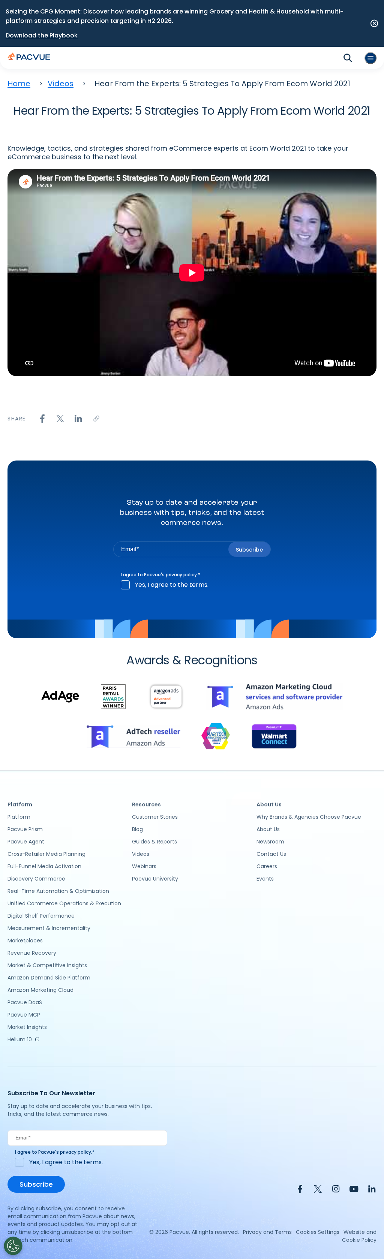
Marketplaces (25, 940)
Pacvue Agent (26, 841)
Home (19, 83)
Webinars (144, 866)
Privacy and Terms (267, 1232)
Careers (266, 866)
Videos (61, 83)
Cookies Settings (317, 1232)
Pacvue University (155, 878)
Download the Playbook (42, 35)
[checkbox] (192, 584)
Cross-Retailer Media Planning (47, 854)
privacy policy (181, 574)
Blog (137, 829)
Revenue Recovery (32, 953)
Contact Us (271, 854)
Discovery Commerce (36, 878)
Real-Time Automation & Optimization (58, 891)
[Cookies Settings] (13, 1246)
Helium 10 (20, 1039)
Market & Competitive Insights (47, 965)
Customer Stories (155, 817)
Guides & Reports (154, 841)
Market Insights (27, 1027)
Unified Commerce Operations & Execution (64, 903)
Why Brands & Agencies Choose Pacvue (308, 817)
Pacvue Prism (25, 829)
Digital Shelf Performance (41, 916)
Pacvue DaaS (25, 1002)
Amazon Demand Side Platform (49, 977)
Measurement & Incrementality (49, 928)
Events (265, 878)
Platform (19, 817)
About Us (268, 829)
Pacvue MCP (24, 1014)
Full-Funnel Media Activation (44, 866)
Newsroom (270, 841)
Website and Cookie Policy (359, 1236)
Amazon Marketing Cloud (41, 990)
